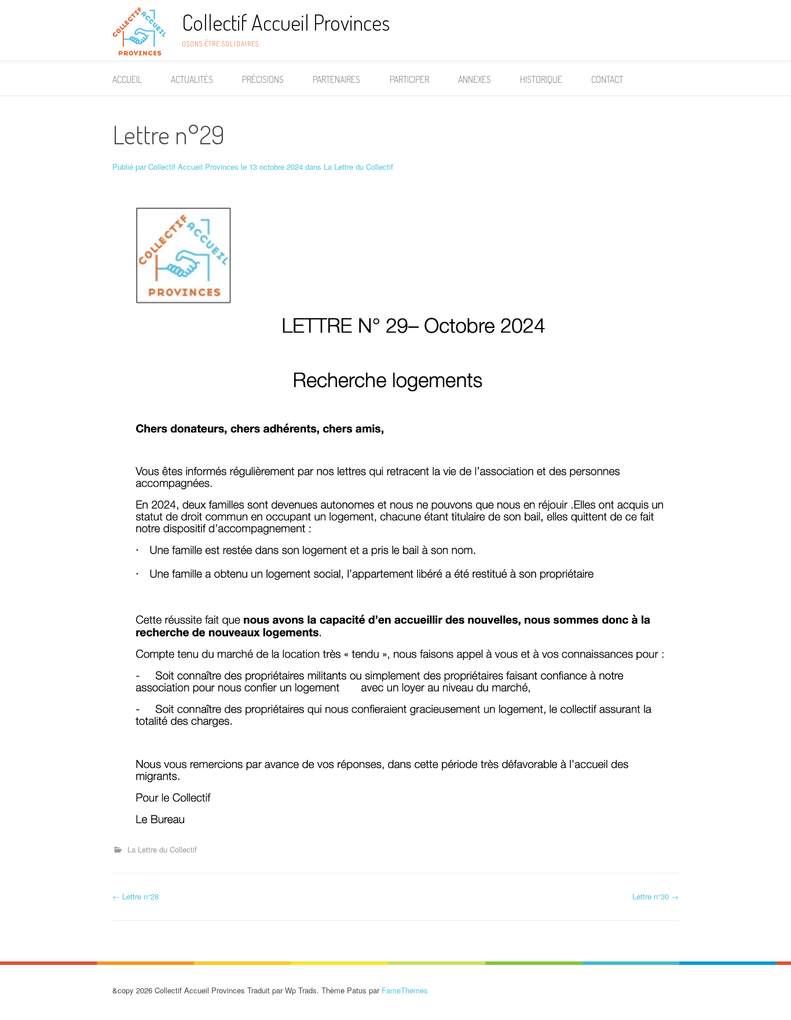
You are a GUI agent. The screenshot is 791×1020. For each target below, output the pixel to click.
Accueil (127, 79)
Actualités (192, 79)
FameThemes (405, 990)
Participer (409, 79)
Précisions (263, 79)
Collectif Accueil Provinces (286, 22)
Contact (607, 79)
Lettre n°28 (135, 896)
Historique (541, 79)
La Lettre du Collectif (358, 166)
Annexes (474, 79)
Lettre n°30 (655, 896)
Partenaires (336, 79)
